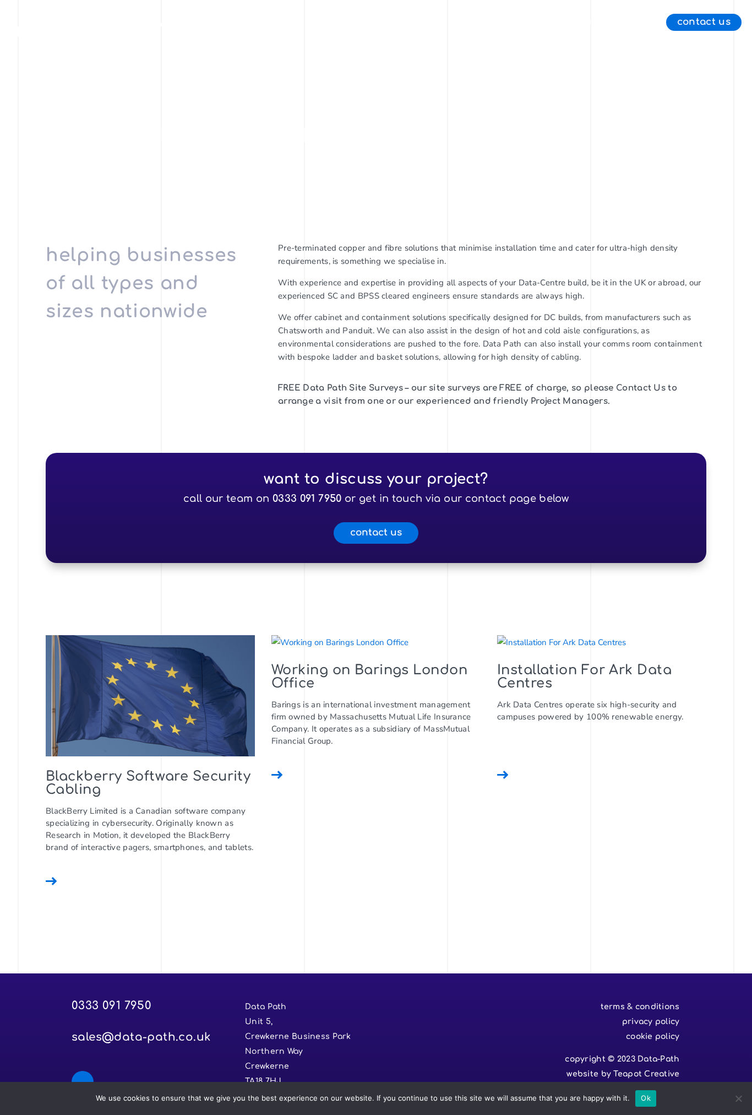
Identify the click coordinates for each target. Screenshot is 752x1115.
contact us (376, 532)
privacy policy (651, 1021)
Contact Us (704, 22)
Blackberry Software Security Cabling (148, 783)
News (631, 22)
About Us (574, 22)
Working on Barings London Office (369, 677)
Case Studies (498, 22)
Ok (646, 1098)
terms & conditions (640, 1007)
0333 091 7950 (307, 498)
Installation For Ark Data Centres (584, 677)
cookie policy (653, 1036)
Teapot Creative (646, 1074)
